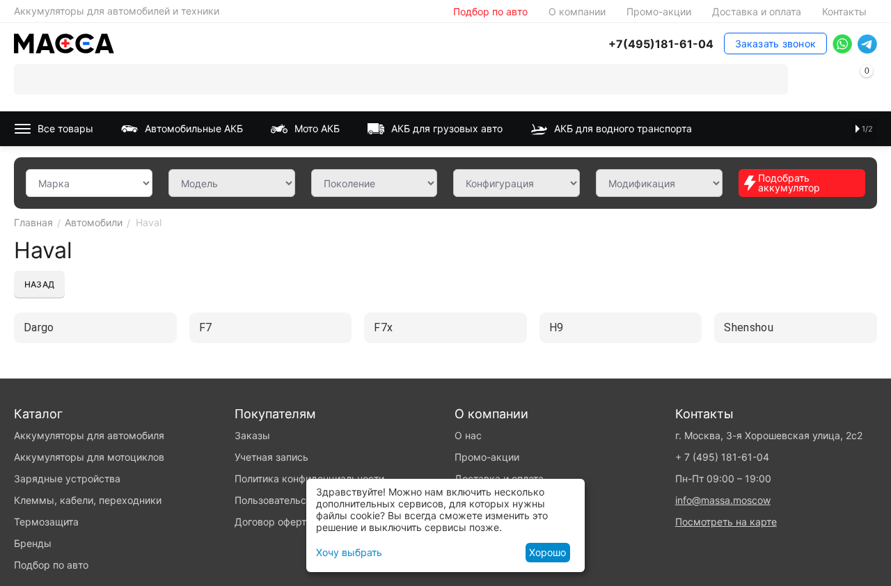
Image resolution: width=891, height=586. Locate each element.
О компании (577, 11)
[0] (866, 82)
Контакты (844, 11)
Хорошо (547, 552)
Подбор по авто (490, 11)
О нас (468, 435)
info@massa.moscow (723, 500)
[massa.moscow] (64, 42)
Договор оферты (274, 522)
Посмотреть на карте (726, 522)
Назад (39, 284)
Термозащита (46, 522)
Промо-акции (658, 11)
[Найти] (772, 79)
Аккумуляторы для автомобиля (89, 435)
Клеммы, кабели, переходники (87, 500)
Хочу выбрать (349, 552)
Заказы (252, 435)
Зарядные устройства (67, 478)
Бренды (33, 543)
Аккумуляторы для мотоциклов (89, 457)
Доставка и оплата (756, 11)
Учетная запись (271, 457)
